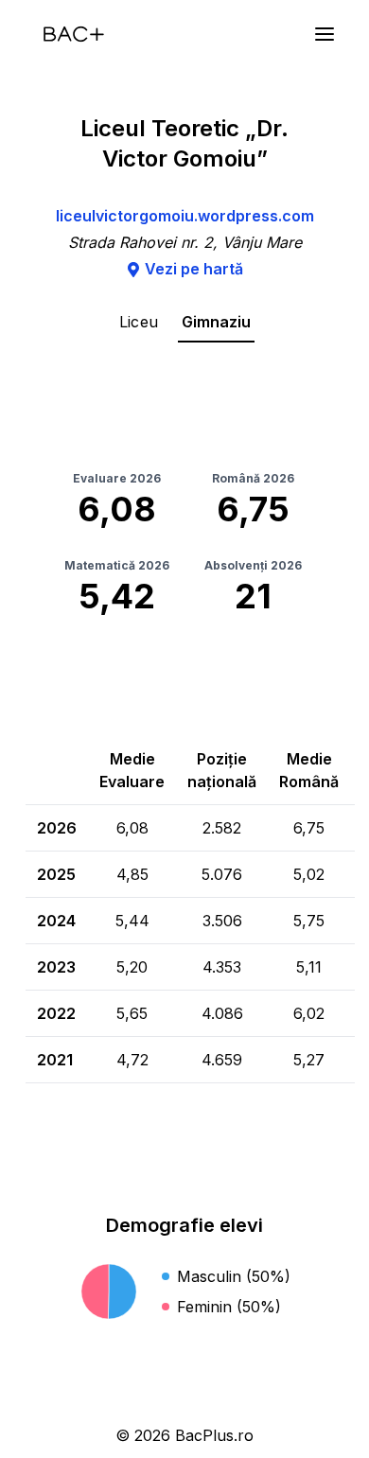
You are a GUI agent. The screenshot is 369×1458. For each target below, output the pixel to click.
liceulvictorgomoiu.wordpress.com (185, 215)
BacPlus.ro (214, 1435)
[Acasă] (73, 34)
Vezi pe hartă (194, 268)
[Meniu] (324, 34)
